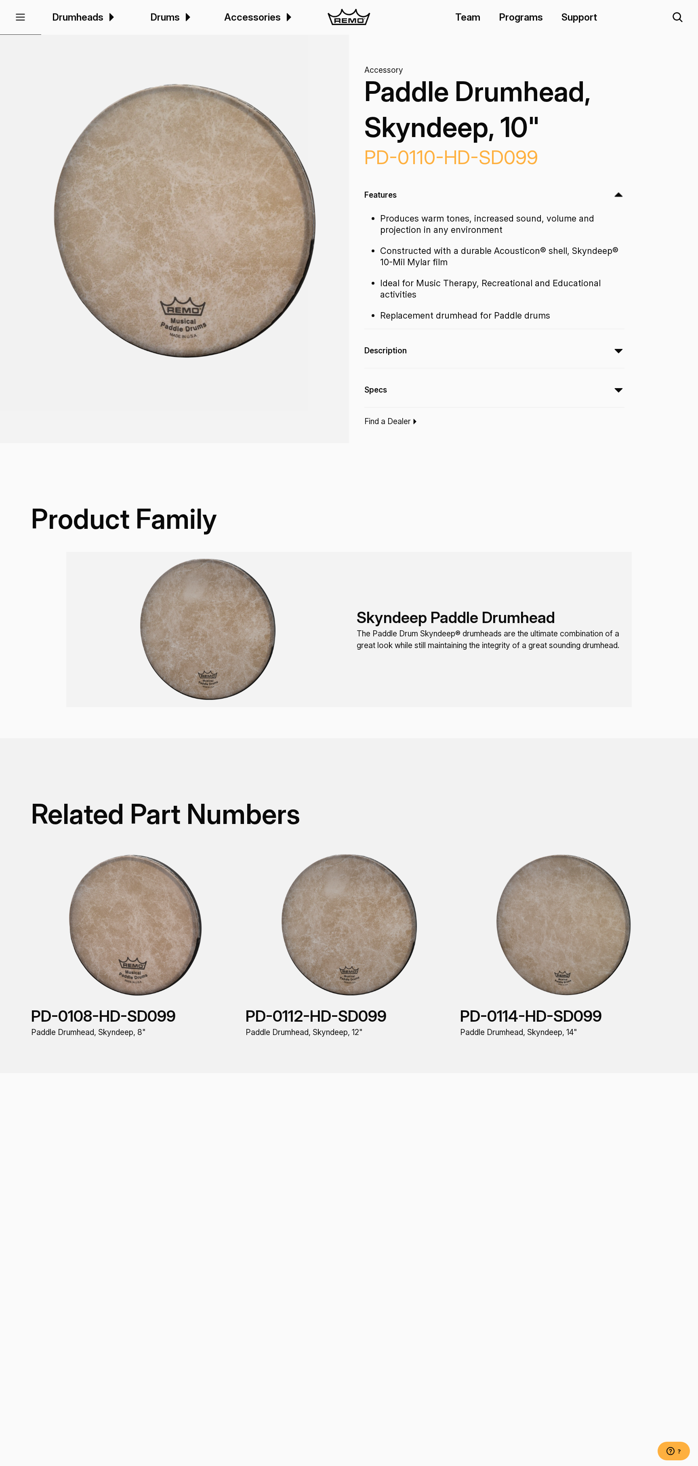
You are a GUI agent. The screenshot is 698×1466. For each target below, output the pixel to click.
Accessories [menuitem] (252, 17)
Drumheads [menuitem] (77, 17)
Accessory (383, 70)
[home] (349, 17)
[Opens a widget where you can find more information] (674, 1452)
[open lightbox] (182, 221)
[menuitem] (110, 17)
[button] (20, 17)
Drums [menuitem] (165, 17)
